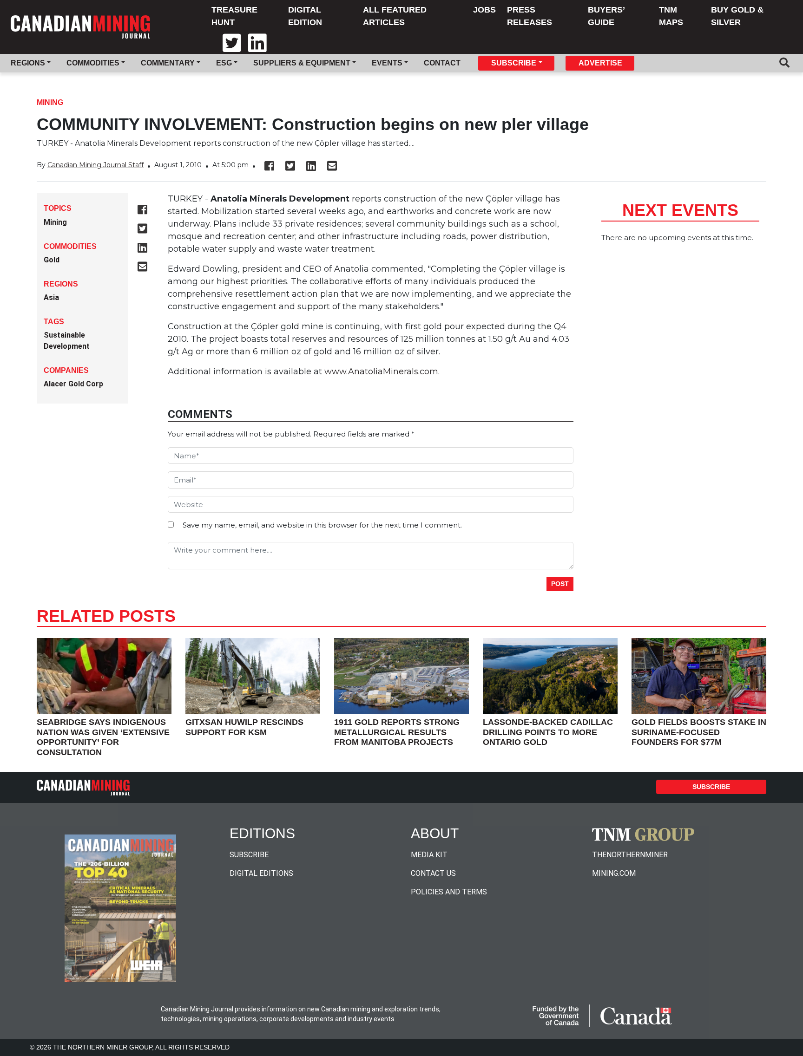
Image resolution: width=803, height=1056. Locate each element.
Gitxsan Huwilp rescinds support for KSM (244, 727)
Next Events (680, 210)
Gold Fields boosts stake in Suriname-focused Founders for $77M (699, 732)
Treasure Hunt (234, 16)
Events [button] (387, 63)
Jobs (484, 9)
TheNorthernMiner (630, 854)
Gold (51, 259)
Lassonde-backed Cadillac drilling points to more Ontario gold (548, 732)
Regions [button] (28, 63)
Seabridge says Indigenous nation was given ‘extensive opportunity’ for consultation (103, 737)
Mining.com (614, 873)
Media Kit (429, 854)
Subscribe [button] (513, 63)
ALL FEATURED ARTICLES (395, 16)
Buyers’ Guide (606, 16)
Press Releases (529, 16)
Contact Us (433, 873)
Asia (51, 297)
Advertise (600, 63)
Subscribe (711, 786)
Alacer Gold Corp (73, 383)
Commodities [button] (92, 63)
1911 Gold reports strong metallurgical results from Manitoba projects (397, 732)
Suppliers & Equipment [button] (301, 63)
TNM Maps (671, 16)
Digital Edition (305, 16)
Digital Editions (261, 873)
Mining (50, 102)
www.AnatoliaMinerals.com (381, 371)
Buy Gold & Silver (737, 16)
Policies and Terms (449, 891)
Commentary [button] (168, 63)
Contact (442, 63)
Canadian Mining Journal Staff (95, 165)
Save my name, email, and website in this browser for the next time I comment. (322, 525)
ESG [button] (224, 63)
